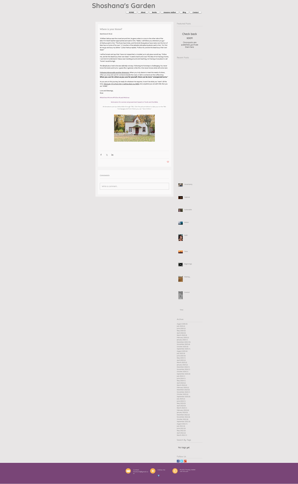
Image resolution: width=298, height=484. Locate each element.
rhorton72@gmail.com (140, 472)
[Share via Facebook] (101, 155)
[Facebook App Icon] (158, 476)
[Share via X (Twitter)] (107, 155)
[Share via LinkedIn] (112, 155)
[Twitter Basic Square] (181, 461)
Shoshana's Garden (123, 5)
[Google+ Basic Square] (185, 461)
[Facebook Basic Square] (178, 461)
